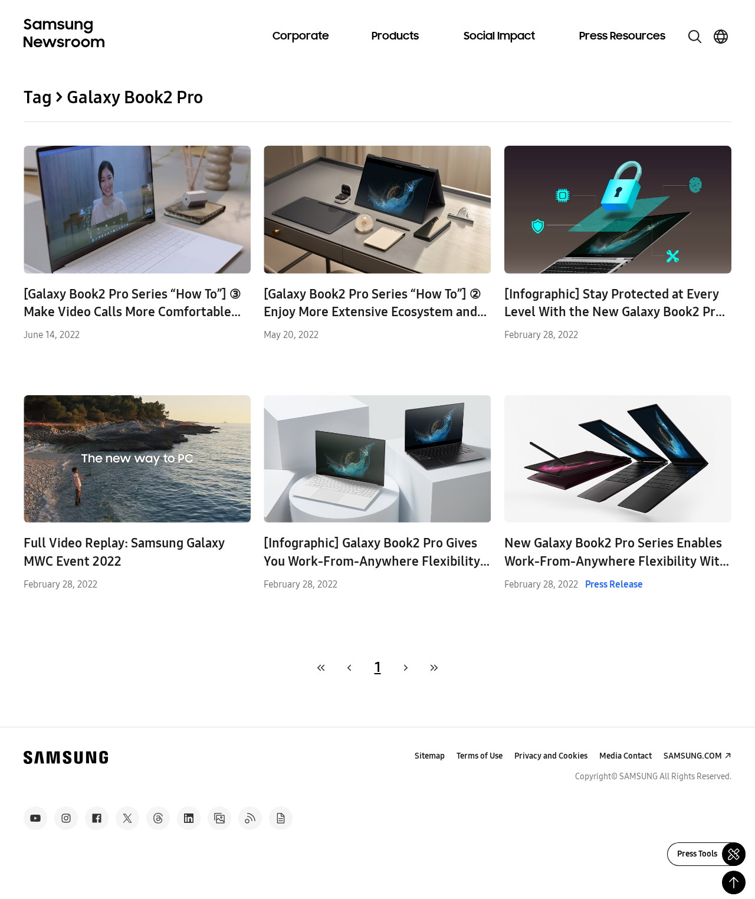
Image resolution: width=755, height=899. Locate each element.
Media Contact (625, 756)
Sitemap (430, 756)
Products (395, 36)
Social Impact (499, 36)
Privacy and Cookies (550, 756)
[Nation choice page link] (720, 36)
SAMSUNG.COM (693, 756)
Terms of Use (480, 756)
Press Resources (622, 36)
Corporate (301, 36)
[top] (734, 882)
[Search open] (694, 36)
